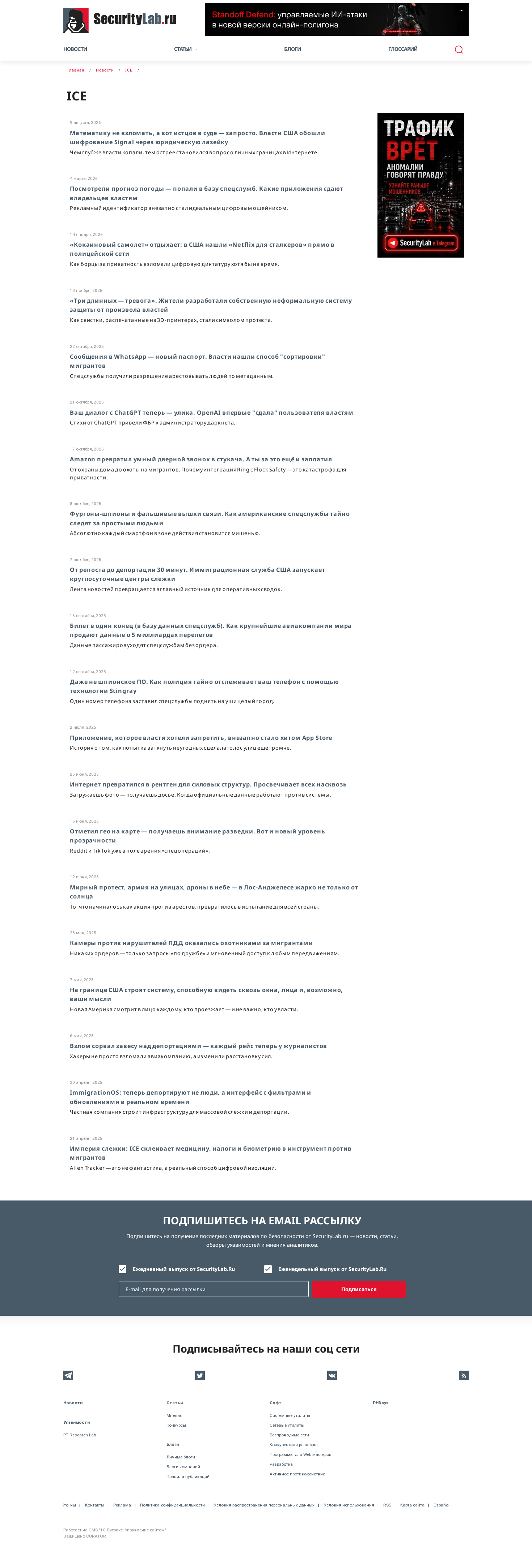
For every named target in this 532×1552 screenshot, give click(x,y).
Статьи (174, 1402)
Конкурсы (176, 1425)
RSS (387, 1505)
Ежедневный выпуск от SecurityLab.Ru (184, 1269)
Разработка (281, 1464)
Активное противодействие (297, 1473)
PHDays (380, 1402)
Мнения (174, 1415)
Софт (276, 1402)
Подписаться (359, 1289)
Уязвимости (76, 1422)
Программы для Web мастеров (301, 1454)
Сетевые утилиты (287, 1425)
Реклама (122, 1505)
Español (441, 1505)
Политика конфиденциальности (172, 1505)
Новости (75, 49)
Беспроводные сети (289, 1434)
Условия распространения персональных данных (264, 1505)
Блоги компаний (183, 1466)
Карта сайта (412, 1505)
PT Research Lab (79, 1434)
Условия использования (349, 1505)
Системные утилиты (290, 1415)
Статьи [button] (182, 49)
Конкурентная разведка (294, 1444)
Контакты (94, 1505)
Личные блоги (180, 1457)
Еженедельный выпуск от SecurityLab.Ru (332, 1269)
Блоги (292, 49)
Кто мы (69, 1505)
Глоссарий (403, 49)
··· (461, 10)
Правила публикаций (188, 1476)
